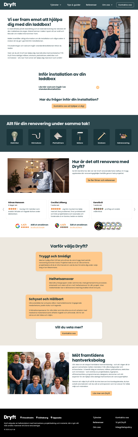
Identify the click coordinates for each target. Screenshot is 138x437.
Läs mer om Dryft (101, 393)
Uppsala (57, 417)
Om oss (97, 427)
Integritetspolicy (124, 427)
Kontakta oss (125, 4)
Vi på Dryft (121, 422)
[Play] (38, 175)
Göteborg (43, 417)
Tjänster (97, 417)
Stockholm (28, 417)
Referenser (91, 4)
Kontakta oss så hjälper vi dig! (69, 106)
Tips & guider (73, 4)
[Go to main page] (10, 4)
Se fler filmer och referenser (101, 180)
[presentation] (3, 209)
